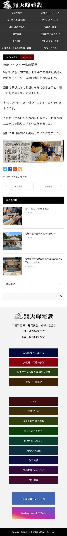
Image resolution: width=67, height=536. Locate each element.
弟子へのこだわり (50, 20)
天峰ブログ (17, 13)
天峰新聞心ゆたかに (33, 470)
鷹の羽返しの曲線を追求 (37, 208)
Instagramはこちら (33, 513)
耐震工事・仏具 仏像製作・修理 (16, 48)
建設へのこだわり (17, 27)
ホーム (33, 401)
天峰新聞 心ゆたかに (50, 34)
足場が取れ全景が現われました (40, 233)
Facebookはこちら (33, 498)
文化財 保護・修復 (50, 41)
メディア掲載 (11, 57)
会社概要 (17, 41)
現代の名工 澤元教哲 (16, 20)
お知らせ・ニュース (50, 13)
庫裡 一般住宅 (50, 48)
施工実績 (17, 34)
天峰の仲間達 (50, 27)
